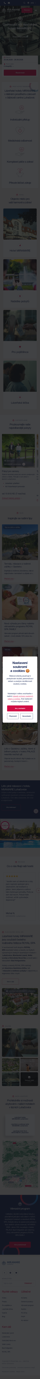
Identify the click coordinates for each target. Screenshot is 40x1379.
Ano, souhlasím (20, 708)
